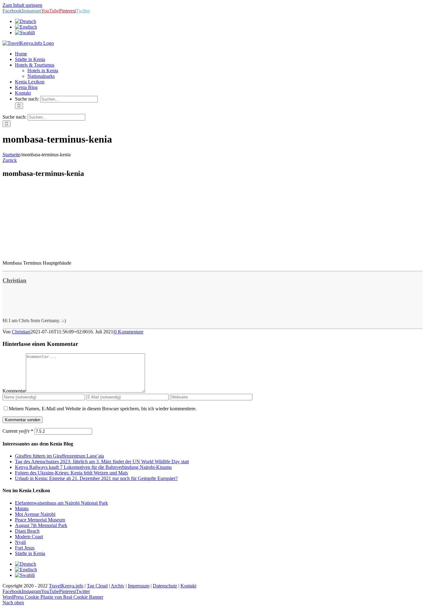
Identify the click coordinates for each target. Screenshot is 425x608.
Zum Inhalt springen (22, 5)
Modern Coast (29, 536)
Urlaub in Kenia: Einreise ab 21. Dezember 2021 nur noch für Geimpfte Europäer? (96, 478)
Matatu (22, 508)
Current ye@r (17, 431)
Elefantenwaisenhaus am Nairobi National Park (61, 503)
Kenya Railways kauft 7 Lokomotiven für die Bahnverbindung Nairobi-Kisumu (93, 467)
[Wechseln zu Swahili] (25, 32)
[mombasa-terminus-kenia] (49, 252)
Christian (14, 280)
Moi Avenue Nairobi (35, 514)
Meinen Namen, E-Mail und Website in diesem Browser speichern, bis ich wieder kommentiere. (103, 408)
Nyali (20, 542)
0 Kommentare (128, 331)
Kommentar (14, 391)
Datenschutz (165, 585)
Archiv (117, 585)
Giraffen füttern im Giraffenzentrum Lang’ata (59, 456)
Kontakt (188, 585)
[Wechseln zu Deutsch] (25, 564)
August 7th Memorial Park (41, 525)
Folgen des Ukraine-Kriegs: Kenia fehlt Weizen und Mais (71, 472)
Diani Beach (27, 531)
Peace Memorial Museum (40, 519)
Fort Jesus (25, 547)
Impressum (138, 585)
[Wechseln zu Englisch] (26, 27)
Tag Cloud (97, 585)
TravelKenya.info (66, 585)
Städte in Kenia (30, 553)
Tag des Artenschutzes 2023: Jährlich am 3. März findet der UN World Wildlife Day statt (102, 461)
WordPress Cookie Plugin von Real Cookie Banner (52, 597)
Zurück (9, 160)
